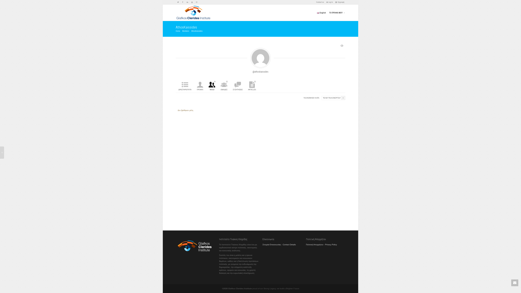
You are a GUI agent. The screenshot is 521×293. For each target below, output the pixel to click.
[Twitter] (178, 2)
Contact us (320, 2)
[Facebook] (182, 2)
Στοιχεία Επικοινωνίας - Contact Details (279, 244)
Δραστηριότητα (184, 90)
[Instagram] (196, 2)
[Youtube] (192, 2)
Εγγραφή (341, 2)
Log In (330, 2)
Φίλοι (212, 86)
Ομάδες (224, 86)
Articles (252, 86)
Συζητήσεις (238, 90)
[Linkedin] (187, 2)
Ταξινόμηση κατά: (312, 98)
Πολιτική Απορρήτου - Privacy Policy (321, 244)
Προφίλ (200, 90)
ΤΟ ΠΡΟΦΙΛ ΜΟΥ (336, 13)
